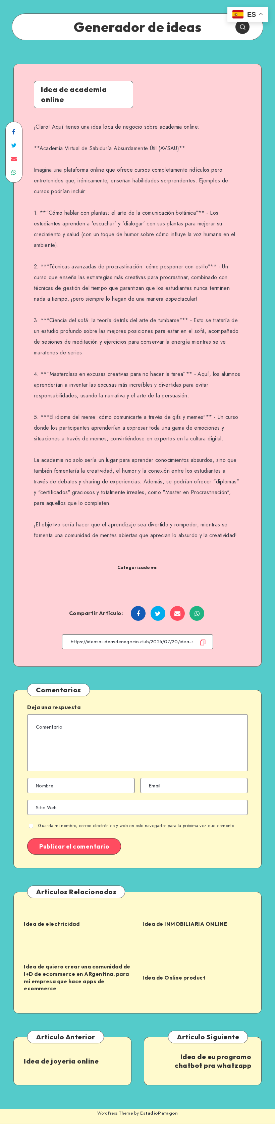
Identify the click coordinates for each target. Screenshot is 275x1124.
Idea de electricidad (51, 923)
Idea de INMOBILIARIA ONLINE (185, 923)
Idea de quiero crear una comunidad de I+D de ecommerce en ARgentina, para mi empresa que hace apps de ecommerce (77, 977)
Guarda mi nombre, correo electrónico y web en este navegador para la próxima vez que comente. (136, 825)
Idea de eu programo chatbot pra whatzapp (213, 1061)
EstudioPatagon (159, 1113)
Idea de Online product (174, 977)
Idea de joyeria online (61, 1061)
